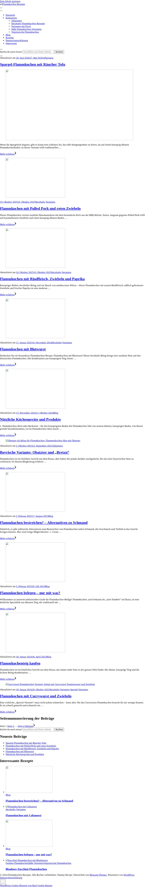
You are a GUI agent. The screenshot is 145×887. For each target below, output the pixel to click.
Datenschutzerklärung (17, 40)
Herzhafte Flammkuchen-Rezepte (28, 23)
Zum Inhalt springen (10, 1)
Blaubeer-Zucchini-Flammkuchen (26, 869)
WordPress (128, 875)
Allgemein (16, 20)
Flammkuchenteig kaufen (20, 663)
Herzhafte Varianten (45, 202)
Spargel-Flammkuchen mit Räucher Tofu (32, 64)
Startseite (10, 15)
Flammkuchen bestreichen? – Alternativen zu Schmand (44, 523)
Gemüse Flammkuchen (17, 863)
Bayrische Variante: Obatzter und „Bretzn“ (34, 452)
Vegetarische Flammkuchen (25, 32)
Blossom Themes (98, 875)
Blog (8, 35)
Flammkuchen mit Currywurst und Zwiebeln (35, 696)
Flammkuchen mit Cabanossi (23, 815)
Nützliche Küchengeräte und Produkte (30, 419)
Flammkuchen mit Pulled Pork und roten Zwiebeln (40, 208)
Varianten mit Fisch (21, 26)
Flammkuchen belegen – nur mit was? (30, 593)
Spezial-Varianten (79, 689)
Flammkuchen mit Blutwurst (23, 349)
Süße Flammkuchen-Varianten (26, 29)
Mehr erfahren (7, 154)
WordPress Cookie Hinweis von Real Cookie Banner (26, 885)
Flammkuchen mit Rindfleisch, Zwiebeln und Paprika (42, 279)
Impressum (11, 43)
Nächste (29, 726)
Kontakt (10, 37)
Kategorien (11, 18)
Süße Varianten (36, 863)
